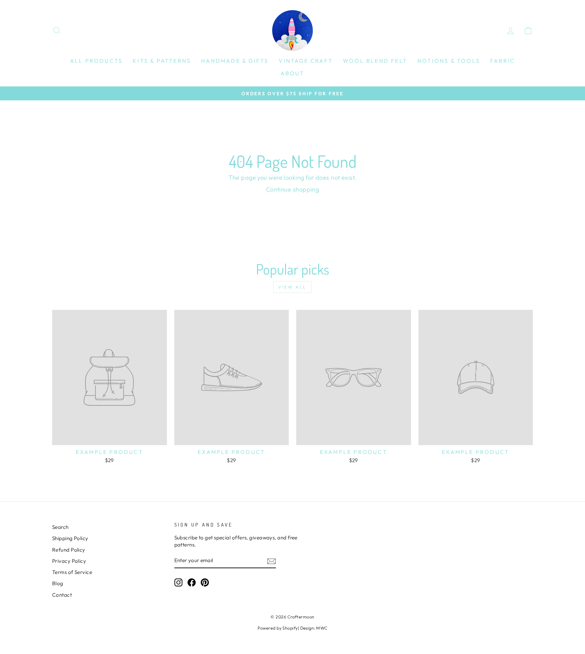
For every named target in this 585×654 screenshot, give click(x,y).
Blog (57, 583)
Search (60, 527)
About (293, 73)
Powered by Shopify (278, 628)
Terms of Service (72, 572)
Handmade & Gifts (234, 60)
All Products (96, 60)
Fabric (502, 60)
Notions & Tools (448, 60)
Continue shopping (292, 189)
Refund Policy (68, 550)
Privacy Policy (69, 561)
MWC (321, 628)
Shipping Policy (70, 538)
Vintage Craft (306, 60)
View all (292, 287)
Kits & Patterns (162, 60)
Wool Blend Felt (375, 60)
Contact (62, 595)
